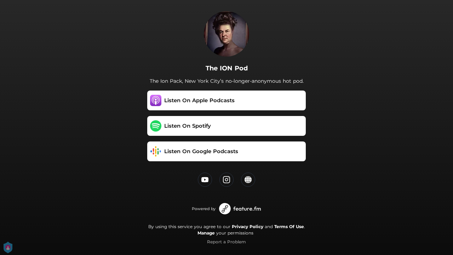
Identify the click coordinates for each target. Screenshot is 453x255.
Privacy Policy (247, 226)
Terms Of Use (289, 226)
